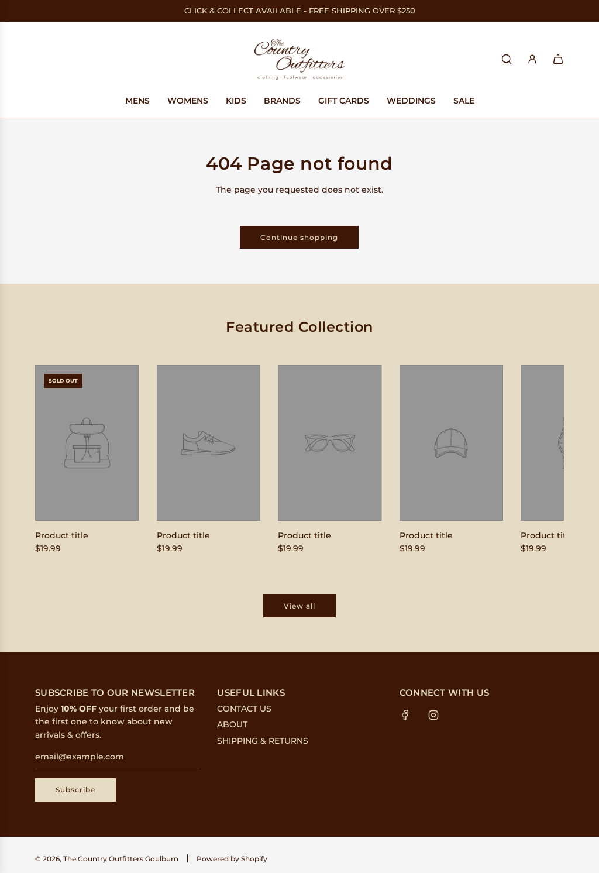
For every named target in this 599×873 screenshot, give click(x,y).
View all (299, 606)
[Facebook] (405, 715)
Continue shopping (299, 237)
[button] (57, 462)
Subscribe (75, 789)
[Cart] (558, 59)
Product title (61, 535)
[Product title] (87, 443)
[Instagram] (433, 715)
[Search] (506, 59)
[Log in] (532, 59)
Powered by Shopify (232, 858)
